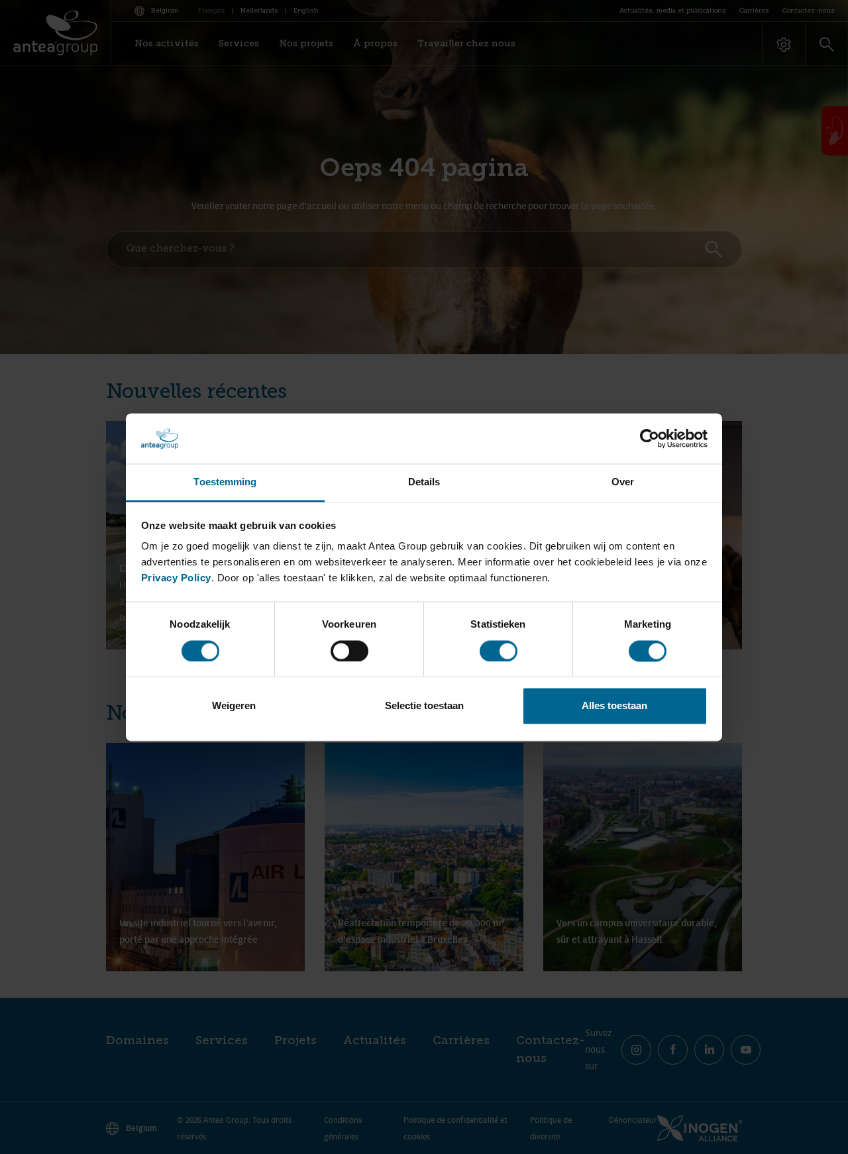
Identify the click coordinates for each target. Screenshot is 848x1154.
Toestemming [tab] (224, 482)
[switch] (349, 650)
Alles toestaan (614, 706)
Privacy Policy (176, 578)
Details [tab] (424, 482)
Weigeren (234, 706)
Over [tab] (622, 482)
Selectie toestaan (424, 706)
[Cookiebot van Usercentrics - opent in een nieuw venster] (650, 438)
